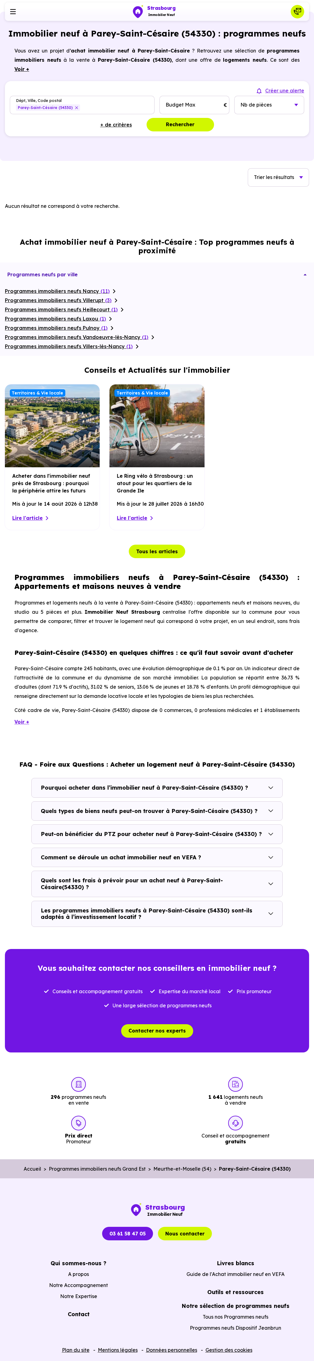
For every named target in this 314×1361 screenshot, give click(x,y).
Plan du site (76, 1350)
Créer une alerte (284, 90)
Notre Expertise (78, 1296)
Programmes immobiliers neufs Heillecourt (61, 309)
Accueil (32, 1169)
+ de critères (116, 125)
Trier (274, 177)
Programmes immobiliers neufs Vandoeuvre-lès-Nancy (76, 337)
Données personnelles (171, 1350)
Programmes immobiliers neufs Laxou (55, 319)
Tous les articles (157, 551)
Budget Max (180, 105)
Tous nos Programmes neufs (235, 1317)
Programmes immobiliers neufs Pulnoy (56, 328)
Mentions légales (118, 1350)
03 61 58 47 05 (127, 1234)
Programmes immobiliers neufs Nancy (57, 291)
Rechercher (180, 124)
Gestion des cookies (228, 1350)
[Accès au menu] (13, 12)
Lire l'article (27, 518)
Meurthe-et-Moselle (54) (182, 1169)
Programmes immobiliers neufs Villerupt (58, 300)
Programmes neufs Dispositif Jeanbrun (235, 1328)
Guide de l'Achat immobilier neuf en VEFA (235, 1274)
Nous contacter (185, 1234)
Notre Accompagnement (78, 1285)
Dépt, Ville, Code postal (39, 100)
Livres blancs (235, 1263)
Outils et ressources (235, 1292)
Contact (79, 1314)
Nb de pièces (256, 105)
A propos (78, 1274)
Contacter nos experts (157, 1031)
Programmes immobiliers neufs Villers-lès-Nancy (69, 346)
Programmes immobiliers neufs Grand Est (97, 1169)
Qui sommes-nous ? (78, 1263)
